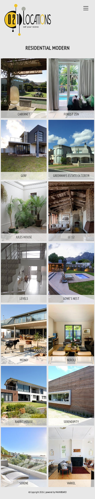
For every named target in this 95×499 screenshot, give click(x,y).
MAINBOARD (60, 492)
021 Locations (27, 20)
